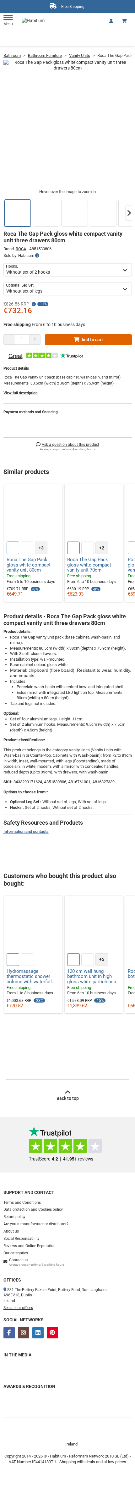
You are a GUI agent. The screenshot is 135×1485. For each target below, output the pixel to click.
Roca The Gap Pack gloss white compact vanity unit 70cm (89, 565)
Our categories (15, 1253)
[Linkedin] (38, 1332)
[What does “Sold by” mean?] (37, 255)
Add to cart (92, 339)
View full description (20, 393)
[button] (129, 213)
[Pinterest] (52, 1332)
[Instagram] (23, 1332)
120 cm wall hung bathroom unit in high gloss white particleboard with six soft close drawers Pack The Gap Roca (93, 977)
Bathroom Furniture (45, 55)
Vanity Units (79, 55)
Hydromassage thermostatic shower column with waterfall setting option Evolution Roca (32, 977)
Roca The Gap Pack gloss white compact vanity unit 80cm (29, 565)
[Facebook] (9, 1332)
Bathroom (12, 55)
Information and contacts (26, 831)
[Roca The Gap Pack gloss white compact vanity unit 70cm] (94, 513)
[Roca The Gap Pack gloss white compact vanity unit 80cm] (33, 513)
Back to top (68, 1098)
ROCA (21, 248)
